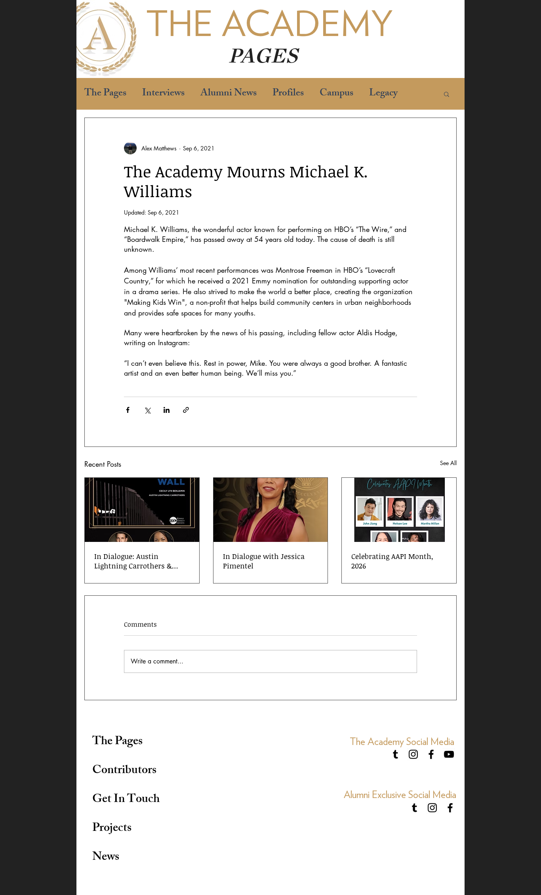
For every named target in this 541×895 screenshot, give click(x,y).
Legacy (383, 94)
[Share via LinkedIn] (166, 410)
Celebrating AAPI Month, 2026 (392, 560)
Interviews (163, 94)
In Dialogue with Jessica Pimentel (264, 560)
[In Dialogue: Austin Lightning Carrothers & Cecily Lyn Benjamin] (142, 510)
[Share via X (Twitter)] (147, 410)
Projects (111, 829)
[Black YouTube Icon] (449, 754)
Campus (336, 94)
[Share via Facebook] (127, 410)
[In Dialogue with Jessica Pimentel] (270, 510)
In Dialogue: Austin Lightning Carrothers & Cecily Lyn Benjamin (133, 560)
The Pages (105, 94)
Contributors (124, 771)
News (105, 857)
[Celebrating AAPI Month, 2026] (399, 510)
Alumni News (228, 94)
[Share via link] (186, 410)
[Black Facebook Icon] (431, 754)
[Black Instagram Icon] (413, 754)
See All (448, 463)
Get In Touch (126, 800)
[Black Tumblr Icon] (395, 754)
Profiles (288, 94)
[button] (446, 94)
